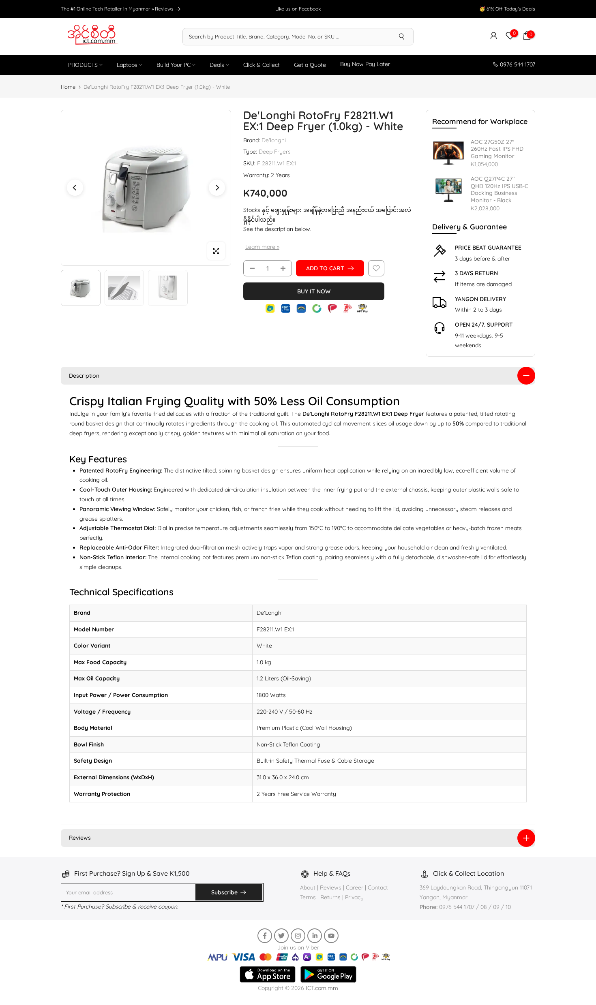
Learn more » (262, 246)
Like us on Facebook (298, 9)
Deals (217, 64)
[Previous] (75, 188)
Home (68, 86)
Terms (308, 897)
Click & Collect (261, 64)
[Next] (217, 188)
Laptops (127, 64)
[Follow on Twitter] (281, 935)
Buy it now (313, 291)
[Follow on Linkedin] (314, 935)
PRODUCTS (83, 64)
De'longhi (274, 140)
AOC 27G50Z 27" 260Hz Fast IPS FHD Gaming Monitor (497, 149)
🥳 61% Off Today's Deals (507, 9)
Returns (330, 897)
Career (354, 887)
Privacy (354, 897)
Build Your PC (174, 64)
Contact (378, 887)
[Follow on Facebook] (264, 935)
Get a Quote (310, 64)
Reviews (165, 9)
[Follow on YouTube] (331, 935)
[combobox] (286, 36)
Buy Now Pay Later (365, 64)
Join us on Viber (298, 947)
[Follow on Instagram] (298, 935)
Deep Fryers (275, 151)
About (308, 887)
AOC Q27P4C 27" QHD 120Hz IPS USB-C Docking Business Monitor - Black (499, 189)
